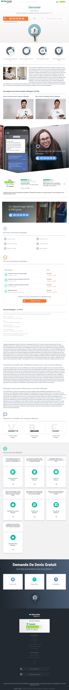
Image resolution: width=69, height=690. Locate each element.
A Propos (34, 638)
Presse (34, 642)
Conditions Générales (27, 688)
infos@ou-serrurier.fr (34, 674)
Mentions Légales (37, 688)
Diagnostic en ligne (35, 301)
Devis (34, 661)
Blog (34, 663)
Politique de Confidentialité (48, 688)
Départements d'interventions (34, 657)
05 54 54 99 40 (16, 18)
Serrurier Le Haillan (11, 248)
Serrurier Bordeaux (44, 243)
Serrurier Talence (11, 239)
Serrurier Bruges (43, 248)
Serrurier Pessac (44, 239)
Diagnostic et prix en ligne (54, 18)
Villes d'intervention (34, 655)
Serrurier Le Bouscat (12, 243)
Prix (34, 659)
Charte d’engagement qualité (34, 644)
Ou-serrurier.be (34, 648)
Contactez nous (34, 640)
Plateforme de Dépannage (34, 646)
